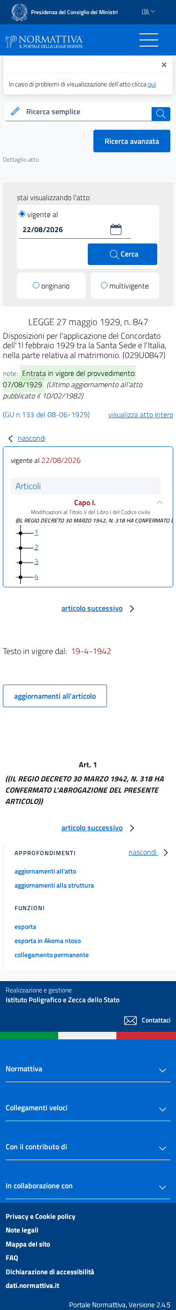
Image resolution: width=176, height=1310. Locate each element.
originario (55, 285)
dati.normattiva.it (32, 1285)
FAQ (12, 1257)
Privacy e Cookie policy (41, 1216)
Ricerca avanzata (132, 141)
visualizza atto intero (140, 414)
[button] (115, 229)
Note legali (22, 1229)
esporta (25, 926)
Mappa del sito (28, 1244)
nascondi (32, 438)
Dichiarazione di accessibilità (50, 1271)
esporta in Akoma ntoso (48, 940)
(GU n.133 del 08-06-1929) (46, 414)
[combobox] (88, 111)
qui (152, 84)
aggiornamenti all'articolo (55, 696)
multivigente (129, 285)
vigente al (42, 214)
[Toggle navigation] (149, 40)
